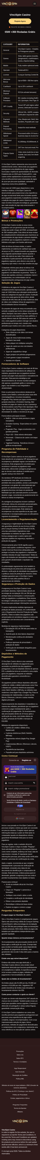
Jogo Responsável (20, 1068)
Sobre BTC (20, 1058)
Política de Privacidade (20, 1095)
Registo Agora (20, 21)
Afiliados (20, 1112)
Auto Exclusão (20, 1072)
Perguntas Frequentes (20, 1105)
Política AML (20, 1079)
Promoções (20, 1051)
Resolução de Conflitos (20, 1075)
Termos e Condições (20, 1062)
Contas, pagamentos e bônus (20, 1098)
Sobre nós (20, 1055)
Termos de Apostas (20, 1108)
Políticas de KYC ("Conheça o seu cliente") (20, 1091)
